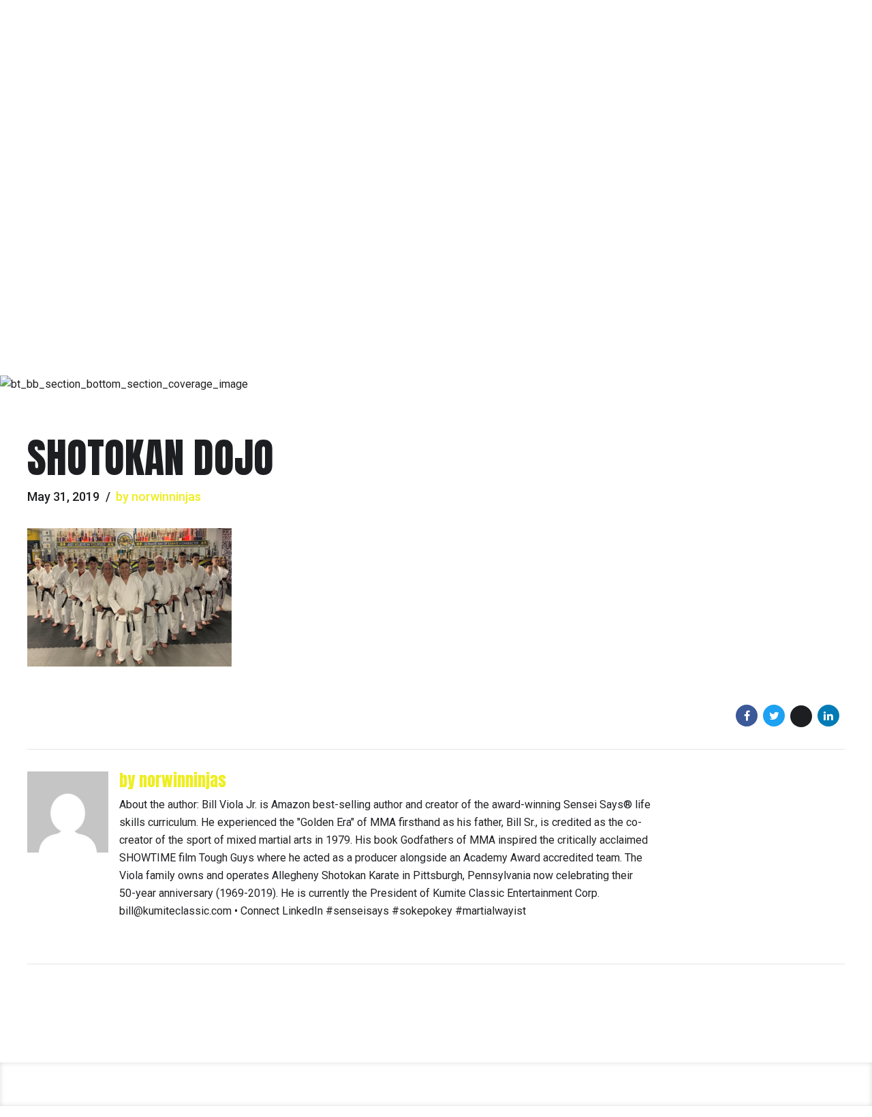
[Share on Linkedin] (828, 715)
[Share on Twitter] (774, 715)
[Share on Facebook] (747, 715)
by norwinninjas (158, 496)
